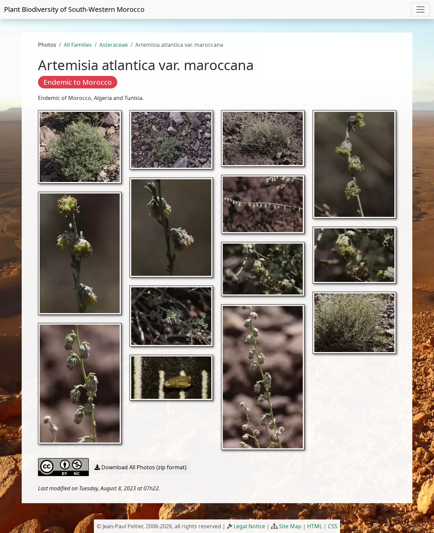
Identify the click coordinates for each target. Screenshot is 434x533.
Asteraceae (113, 44)
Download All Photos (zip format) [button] (143, 467)
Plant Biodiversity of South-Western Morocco (74, 9)
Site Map (290, 526)
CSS (332, 526)
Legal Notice (249, 526)
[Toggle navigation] (420, 9)
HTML (314, 526)
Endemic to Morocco (77, 82)
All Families (78, 44)
